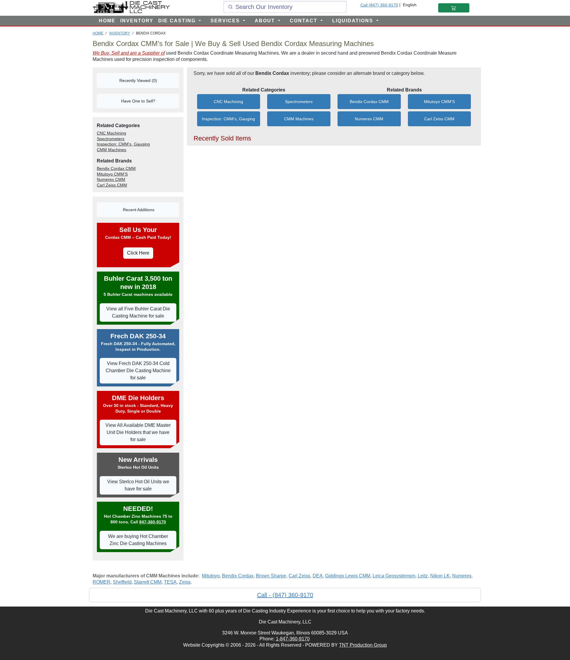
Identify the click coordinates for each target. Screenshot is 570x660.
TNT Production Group (363, 645)
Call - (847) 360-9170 (285, 595)
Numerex (461, 575)
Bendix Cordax (238, 575)
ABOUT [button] (266, 20)
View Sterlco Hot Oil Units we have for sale (138, 485)
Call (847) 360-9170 (379, 5)
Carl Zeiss (299, 575)
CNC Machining (228, 101)
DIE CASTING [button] (177, 20)
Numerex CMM (369, 118)
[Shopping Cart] (453, 7)
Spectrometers (299, 101)
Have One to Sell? (138, 101)
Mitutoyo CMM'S (439, 101)
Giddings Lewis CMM (347, 575)
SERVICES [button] (226, 20)
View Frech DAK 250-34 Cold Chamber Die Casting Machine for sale (138, 370)
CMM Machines (299, 118)
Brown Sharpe (271, 575)
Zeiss (185, 582)
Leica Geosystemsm (394, 575)
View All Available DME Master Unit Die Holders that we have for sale (138, 432)
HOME (107, 20)
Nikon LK (440, 575)
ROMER (101, 582)
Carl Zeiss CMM (439, 118)
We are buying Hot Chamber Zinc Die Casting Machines (138, 540)
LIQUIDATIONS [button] (353, 20)
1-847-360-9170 (293, 638)
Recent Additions (138, 209)
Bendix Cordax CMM (369, 101)
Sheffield (122, 582)
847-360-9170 (152, 522)
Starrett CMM (148, 582)
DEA (318, 575)
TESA (170, 582)
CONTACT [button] (304, 20)
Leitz (423, 575)
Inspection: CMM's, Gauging (228, 118)
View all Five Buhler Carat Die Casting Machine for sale (138, 312)
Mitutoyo (211, 575)
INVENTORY (136, 20)
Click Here (138, 252)
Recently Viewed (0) (138, 80)
